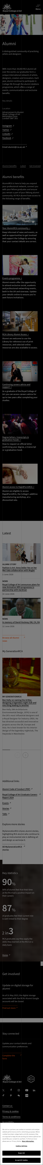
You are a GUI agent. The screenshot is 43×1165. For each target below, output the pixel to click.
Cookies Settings (21, 1146)
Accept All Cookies (21, 1160)
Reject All (21, 1153)
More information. (28, 1141)
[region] (21, 1144)
